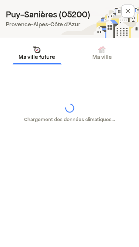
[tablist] (69, 53)
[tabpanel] (69, 113)
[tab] (37, 53)
